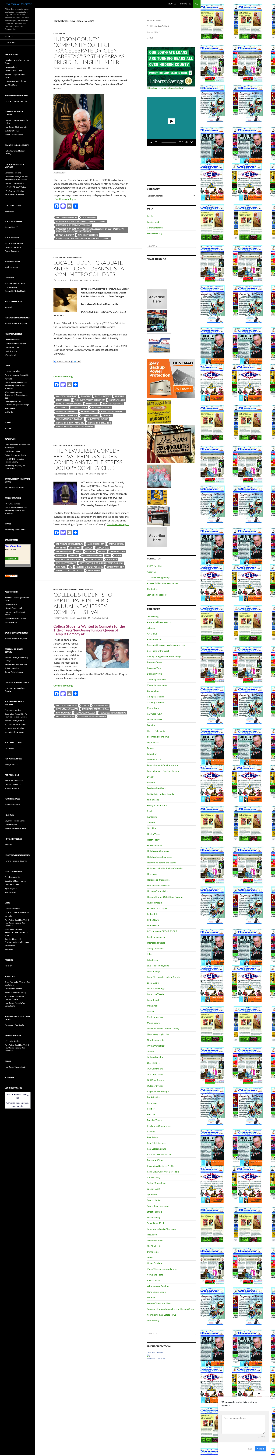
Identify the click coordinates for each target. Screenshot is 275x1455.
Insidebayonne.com (156, 937)
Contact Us (185, 4)
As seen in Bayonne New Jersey (162, 583)
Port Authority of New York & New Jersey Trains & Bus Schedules (17, 385)
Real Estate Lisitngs (156, 1148)
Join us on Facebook (157, 594)
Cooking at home (155, 702)
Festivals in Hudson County (160, 794)
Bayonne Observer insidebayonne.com (166, 645)
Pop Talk (151, 1114)
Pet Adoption (153, 1097)
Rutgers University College (90, 567)
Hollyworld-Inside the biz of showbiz (165, 868)
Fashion (151, 782)
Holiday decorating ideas (159, 856)
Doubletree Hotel (12, 347)
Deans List (86, 396)
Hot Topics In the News (158, 885)
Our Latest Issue (155, 1074)
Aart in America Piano (14, 243)
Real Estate (152, 1137)
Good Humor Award (92, 555)
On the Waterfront (156, 1045)
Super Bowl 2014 (155, 1223)
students (107, 415)
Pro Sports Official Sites (158, 1125)
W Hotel (8, 307)
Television (152, 1234)
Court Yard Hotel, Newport (16, 343)
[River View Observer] (148, 1355)
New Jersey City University (16, 127)
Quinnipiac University (66, 411)
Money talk (152, 1005)
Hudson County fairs (157, 891)
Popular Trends (154, 1120)
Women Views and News (159, 1303)
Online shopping (155, 1057)
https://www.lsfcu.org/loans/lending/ (165, 87)
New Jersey (112, 559)
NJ (71, 567)
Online (150, 1051)
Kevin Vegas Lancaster (67, 709)
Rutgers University (65, 717)
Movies (150, 1011)
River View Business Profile (160, 1166)
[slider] (169, 142)
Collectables (153, 691)
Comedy (88, 548)
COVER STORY (154, 713)
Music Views (153, 1022)
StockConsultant (13, 546)
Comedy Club (103, 548)
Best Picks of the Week (158, 650)
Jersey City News (155, 948)
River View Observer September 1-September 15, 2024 (16, 395)
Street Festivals (154, 1211)
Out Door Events (155, 1080)
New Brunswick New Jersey (69, 559)
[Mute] (186, 142)
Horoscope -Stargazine (158, 879)
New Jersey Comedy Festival (113, 713)
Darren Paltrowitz (156, 731)
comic (79, 552)
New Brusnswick (94, 559)
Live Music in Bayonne (158, 965)
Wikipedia (9, 412)
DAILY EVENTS (154, 719)
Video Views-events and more (161, 1269)
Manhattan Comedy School (95, 709)
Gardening (152, 816)
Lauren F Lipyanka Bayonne (69, 404)
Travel (150, 1257)
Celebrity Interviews (157, 685)
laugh (118, 555)
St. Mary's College (90, 415)
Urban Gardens (154, 1263)
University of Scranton (99, 423)
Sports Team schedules (158, 1206)
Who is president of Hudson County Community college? (83, 239)
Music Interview (155, 1017)
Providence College (101, 408)
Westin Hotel (10, 355)
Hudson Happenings (160, 577)
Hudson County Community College (73, 225)
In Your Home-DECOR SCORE (162, 931)
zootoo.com (10, 211)
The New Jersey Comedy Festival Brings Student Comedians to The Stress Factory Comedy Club (87, 459)
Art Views (152, 633)
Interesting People (156, 942)
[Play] (151, 142)
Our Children (153, 1063)
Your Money (153, 1320)
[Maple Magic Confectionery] (159, 476)
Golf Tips (151, 828)
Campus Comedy (116, 544)
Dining (150, 748)
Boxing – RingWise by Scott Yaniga (164, 656)
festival (74, 555)
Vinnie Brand (94, 571)
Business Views (154, 673)
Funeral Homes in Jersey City (17, 375)
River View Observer (18, 4)
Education (59, 33)
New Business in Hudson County (163, 1028)
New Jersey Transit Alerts (15, 529)
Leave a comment (99, 68)
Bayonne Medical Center (15, 283)
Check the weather (12, 371)
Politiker (8, 428)
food (149, 811)
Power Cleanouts (12, 251)
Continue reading (65, 198)
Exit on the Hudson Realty (15, 455)
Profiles (151, 1131)
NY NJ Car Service (12, 504)
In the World (153, 925)
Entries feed (153, 222)
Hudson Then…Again (157, 908)
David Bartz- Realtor (13, 451)
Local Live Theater (156, 994)
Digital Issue (153, 742)
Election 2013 (154, 759)
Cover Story (153, 708)
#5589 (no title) (154, 566)
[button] (171, 121)
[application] (171, 121)
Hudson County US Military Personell (165, 897)
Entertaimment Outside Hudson (163, 765)
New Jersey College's (88, 235)
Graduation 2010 (117, 400)
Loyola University (65, 235)
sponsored (152, 1194)
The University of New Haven (69, 419)
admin (82, 68)
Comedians (75, 548)
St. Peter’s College (12, 131)
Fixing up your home (157, 805)
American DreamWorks (159, 622)
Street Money (153, 1217)
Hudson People (154, 902)
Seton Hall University (66, 415)
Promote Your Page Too (156, 1358)
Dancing (151, 725)
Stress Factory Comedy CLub (69, 571)
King (108, 555)
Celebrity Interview (156, 679)
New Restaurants (155, 1040)
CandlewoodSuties (12, 339)
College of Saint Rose (66, 396)
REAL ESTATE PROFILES (159, 1154)
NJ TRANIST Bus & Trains (15, 187)
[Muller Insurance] (157, 497)
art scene (151, 628)
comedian (61, 548)
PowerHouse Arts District (15, 81)
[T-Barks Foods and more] (159, 411)
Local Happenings (156, 988)
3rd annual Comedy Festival (69, 544)
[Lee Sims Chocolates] (171, 443)
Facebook (61, 555)
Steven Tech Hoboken (14, 134)
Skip (250, 1448)
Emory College (63, 400)
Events (150, 776)
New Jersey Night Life (158, 1034)
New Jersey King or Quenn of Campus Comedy (101, 563)
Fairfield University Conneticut (90, 400)
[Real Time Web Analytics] (11, 575)
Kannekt (8, 379)
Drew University (103, 396)
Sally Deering (153, 1177)
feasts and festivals (156, 788)
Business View (154, 668)
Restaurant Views (155, 1160)
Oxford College (79, 408)
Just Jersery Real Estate (14, 487)
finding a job (153, 799)
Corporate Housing (13, 173)
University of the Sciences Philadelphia (74, 427)
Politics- (151, 1108)
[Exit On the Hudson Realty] (157, 320)
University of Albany (98, 419)
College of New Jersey (66, 705)
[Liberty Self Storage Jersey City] (159, 345)
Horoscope (152, 874)
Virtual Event (153, 1280)
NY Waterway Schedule (14, 191)
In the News (153, 919)
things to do (153, 1251)
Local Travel (153, 1000)
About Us (172, 4)
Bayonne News (154, 639)
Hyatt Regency (11, 351)
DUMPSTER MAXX (13, 247)
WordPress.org (154, 233)
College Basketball (156, 696)
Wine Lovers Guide (156, 1291)
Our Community (74, 257)
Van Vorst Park (11, 85)
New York (61, 567)
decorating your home (158, 736)
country (90, 552)
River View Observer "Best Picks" (163, 1171)
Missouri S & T (92, 404)
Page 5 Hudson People (158, 1091)
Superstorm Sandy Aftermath (161, 1228)
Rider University (88, 411)
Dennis (102, 552)
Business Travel (154, 662)
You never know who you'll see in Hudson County (171, 1309)
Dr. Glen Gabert (89, 217)
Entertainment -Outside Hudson (163, 771)
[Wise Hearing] (158, 515)
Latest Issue (152, 960)
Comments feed (155, 227)
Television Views (155, 1240)
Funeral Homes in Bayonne (16, 101)
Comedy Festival (64, 552)
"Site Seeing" (153, 616)
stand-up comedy (115, 567)
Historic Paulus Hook (13, 70)
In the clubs (152, 914)
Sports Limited (154, 1200)
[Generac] (171, 378)
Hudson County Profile (14, 183)
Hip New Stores (154, 845)
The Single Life (154, 1246)
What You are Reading (158, 1286)
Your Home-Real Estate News (161, 1314)
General (57, 589)
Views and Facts (155, 1274)
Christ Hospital (11, 287)
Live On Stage (60, 445)
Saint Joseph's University (113, 411)
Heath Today (153, 839)
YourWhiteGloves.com (14, 194)
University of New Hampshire (70, 423)
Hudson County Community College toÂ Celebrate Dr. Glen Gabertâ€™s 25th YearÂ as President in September (88, 50)
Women (151, 1297)
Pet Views (152, 1103)
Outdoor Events (155, 1085)
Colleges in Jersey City (66, 217)
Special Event (153, 1188)
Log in (150, 216)
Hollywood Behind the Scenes (161, 862)
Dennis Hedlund (117, 552)
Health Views (153, 834)
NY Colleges (61, 408)
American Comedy (96, 544)
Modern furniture (12, 267)
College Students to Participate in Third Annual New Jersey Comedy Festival (82, 603)
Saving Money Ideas (156, 1183)
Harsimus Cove (11, 67)
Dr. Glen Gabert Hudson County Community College (81, 221)
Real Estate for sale (156, 1143)
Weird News (10, 408)
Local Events (153, 982)
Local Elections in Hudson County (163, 977)
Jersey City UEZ (11, 227)
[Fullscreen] (191, 142)
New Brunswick (63, 713)
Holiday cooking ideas (158, 851)
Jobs (149, 954)
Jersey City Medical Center (16, 291)
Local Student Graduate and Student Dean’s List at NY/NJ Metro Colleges (90, 268)
